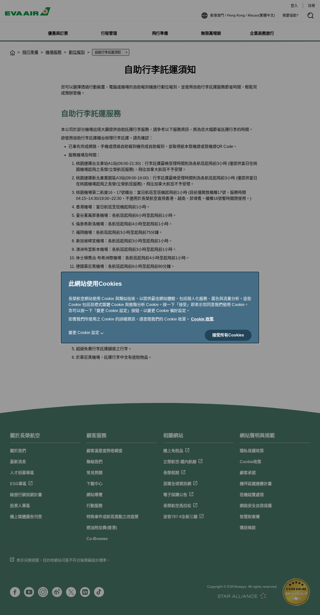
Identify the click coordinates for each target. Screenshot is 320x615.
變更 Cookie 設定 (83, 332)
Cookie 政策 (202, 319)
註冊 (311, 5)
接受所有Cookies (228, 335)
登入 (294, 5)
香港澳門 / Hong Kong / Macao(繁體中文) (242, 15)
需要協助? (290, 15)
